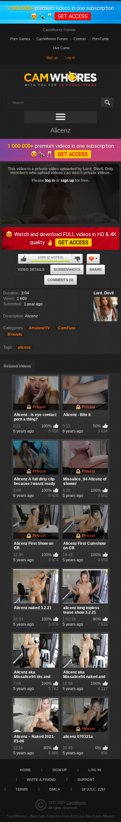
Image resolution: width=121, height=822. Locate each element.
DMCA (54, 789)
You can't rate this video (23, 259)
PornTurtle (100, 39)
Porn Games (20, 39)
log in (50, 180)
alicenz (24, 347)
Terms (21, 789)
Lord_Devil (104, 293)
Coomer (80, 39)
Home (25, 770)
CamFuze (67, 328)
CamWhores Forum (51, 39)
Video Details (31, 269)
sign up (67, 180)
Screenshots (67, 269)
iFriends (14, 334)
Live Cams (61, 48)
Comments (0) (60, 280)
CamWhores (76, 803)
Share (95, 269)
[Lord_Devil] (106, 309)
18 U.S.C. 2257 (94, 789)
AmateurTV (39, 328)
